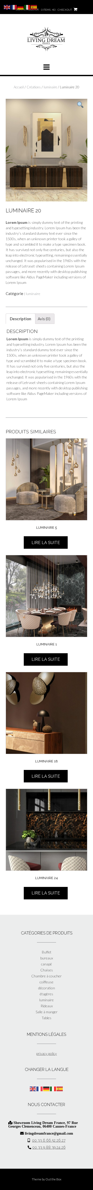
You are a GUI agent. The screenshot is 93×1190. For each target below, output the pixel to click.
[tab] (20, 318)
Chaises (46, 970)
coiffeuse (46, 982)
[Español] (60, 1088)
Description (20, 318)
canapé (46, 964)
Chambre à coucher (46, 976)
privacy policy (46, 1053)
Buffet (46, 952)
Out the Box (53, 1179)
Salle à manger (47, 1012)
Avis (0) (44, 318)
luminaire (50, 87)
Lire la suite (46, 542)
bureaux (46, 958)
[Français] (39, 1088)
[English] (33, 1088)
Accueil (19, 87)
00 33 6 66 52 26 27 (48, 1140)
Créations (34, 87)
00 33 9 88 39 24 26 (49, 1147)
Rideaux (47, 1006)
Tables (46, 1018)
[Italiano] (53, 1088)
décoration (46, 988)
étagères (46, 994)
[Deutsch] (46, 1088)
